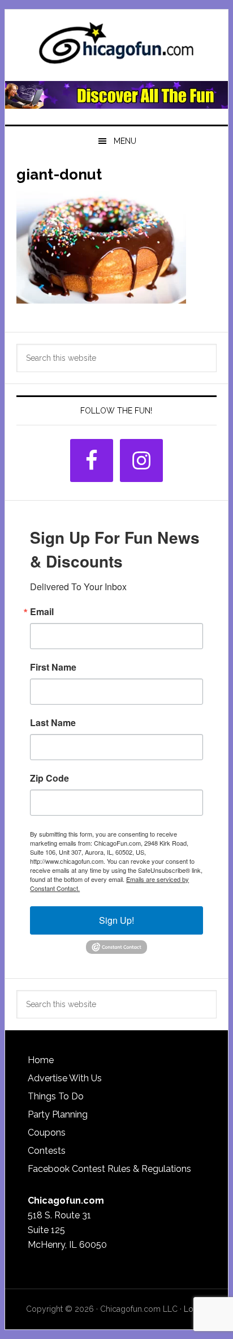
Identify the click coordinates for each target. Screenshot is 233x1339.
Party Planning (58, 1114)
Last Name (53, 722)
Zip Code (49, 778)
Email (42, 611)
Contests (47, 1150)
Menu (125, 141)
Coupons (47, 1132)
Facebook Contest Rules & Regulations (109, 1168)
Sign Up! (116, 920)
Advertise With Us (65, 1078)
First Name (53, 667)
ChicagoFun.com (116, 46)
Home (41, 1060)
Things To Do (56, 1096)
